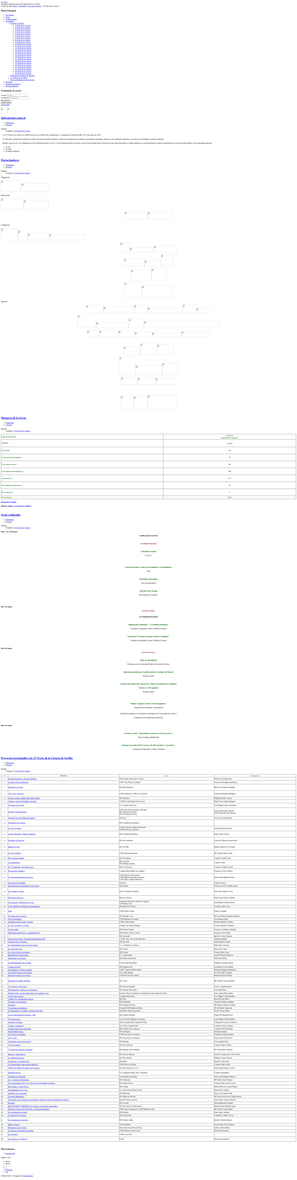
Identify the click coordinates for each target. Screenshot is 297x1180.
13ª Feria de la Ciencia (23, 51)
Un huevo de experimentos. (18, 782)
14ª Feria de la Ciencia (23, 53)
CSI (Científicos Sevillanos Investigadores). (24, 906)
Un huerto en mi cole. (16, 805)
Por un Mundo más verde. (17, 1112)
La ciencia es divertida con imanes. (21, 1131)
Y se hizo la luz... (14, 1019)
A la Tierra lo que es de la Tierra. (20, 973)
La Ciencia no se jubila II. (17, 1139)
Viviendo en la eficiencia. (17, 1002)
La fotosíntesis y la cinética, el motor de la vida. (25, 1011)
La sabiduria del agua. (16, 1058)
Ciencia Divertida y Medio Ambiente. (22, 834)
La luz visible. (13, 929)
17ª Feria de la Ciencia (23, 59)
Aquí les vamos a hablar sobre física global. (24, 798)
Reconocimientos (12, 86)
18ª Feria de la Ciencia (23, 61)
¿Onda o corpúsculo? (16, 1026)
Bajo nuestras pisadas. (16, 858)
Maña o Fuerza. (14, 1125)
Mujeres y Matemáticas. (17, 1054)
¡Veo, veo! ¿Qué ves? (16, 794)
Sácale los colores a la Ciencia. (19, 975)
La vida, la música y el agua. (18, 926)
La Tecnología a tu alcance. (18, 1120)
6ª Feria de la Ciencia (22, 36)
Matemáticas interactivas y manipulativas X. (24, 933)
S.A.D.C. (4, 2)
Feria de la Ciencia (34, 6)
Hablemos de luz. (14, 1073)
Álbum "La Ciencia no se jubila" (19, 506)
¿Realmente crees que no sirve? (19, 1042)
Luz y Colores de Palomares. (18, 1080)
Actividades (22, 6)
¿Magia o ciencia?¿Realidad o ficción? (22, 801)
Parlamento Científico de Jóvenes (22, 76)
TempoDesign (28, 1176)
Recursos (9, 82)
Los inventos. (13, 1134)
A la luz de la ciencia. (16, 996)
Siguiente (9, 1170)
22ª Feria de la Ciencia (23, 69)
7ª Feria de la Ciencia (22, 38)
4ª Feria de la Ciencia (22, 32)
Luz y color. (12, 1038)
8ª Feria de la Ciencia (22, 40)
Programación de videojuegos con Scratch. (23, 886)
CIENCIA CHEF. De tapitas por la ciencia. (24, 1068)
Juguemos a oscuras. (15, 787)
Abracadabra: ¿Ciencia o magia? (20, 970)
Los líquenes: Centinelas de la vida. (21, 903)
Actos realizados (10, 514)
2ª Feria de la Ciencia (22, 28)
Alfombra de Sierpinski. (17, 1077)
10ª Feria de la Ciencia (23, 44)
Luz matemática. (14, 863)
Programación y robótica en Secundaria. (22, 990)
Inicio (15, 6)
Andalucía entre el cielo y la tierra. (20, 922)
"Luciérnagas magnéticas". (18, 1008)
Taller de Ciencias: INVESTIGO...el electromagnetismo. (29, 1109)
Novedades (10, 15)
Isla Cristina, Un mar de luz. (18, 1087)
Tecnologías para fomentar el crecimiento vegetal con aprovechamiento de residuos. (38, 1100)
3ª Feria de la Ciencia (22, 30)
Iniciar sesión (6, 103)
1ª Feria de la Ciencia (22, 25)
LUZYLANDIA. (14, 853)
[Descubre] (5, 105)
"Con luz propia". (14, 1045)
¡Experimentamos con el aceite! (19, 963)
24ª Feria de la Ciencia (23, 74)
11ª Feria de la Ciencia (23, 46)
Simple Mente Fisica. (16, 1032)
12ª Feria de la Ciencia (23, 48)
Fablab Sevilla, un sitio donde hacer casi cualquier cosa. (28, 993)
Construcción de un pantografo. (19, 1029)
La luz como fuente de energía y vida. (22, 1015)
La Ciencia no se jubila (18, 78)
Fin (7, 1172)
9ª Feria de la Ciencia (22, 42)
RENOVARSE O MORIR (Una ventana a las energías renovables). (33, 1106)
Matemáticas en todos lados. (18, 955)
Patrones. (11, 1103)
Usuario (4, 95)
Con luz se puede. (14, 828)
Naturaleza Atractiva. (16, 898)
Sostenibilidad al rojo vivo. (18, 1090)
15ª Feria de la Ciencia (23, 55)
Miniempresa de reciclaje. (17, 1128)
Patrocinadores (10, 160)
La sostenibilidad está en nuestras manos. (23, 945)
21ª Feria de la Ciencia (23, 67)
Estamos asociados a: (13, 84)
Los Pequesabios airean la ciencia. (20, 877)
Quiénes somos (11, 19)
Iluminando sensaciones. (17, 958)
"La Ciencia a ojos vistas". (18, 986)
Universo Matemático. (16, 1097)
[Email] (9, 125)
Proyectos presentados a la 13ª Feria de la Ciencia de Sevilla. (37, 758)
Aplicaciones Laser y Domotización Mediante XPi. (27, 939)
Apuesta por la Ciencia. (16, 823)
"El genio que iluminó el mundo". (20, 1050)
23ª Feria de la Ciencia (23, 71)
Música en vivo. (14, 847)
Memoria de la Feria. (13, 417)
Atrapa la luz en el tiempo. (17, 942)
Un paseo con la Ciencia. (17, 916)
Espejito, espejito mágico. (17, 812)
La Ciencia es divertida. (17, 1034)
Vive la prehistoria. (15, 919)
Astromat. (11, 1005)
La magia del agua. (15, 949)
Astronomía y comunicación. (18, 1061)
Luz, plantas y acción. (16, 891)
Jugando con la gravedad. (17, 1093)
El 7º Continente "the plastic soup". (21, 867)
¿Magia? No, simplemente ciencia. (20, 999)
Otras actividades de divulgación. (22, 80)
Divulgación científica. (16, 871)
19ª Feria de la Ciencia (23, 63)
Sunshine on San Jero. (16, 840)
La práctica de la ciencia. (17, 1115)
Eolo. (10, 911)
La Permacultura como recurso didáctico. (23, 1064)
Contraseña (5, 98)
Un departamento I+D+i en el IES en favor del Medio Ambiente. (31, 1083)
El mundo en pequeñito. (17, 883)
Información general (13, 117)
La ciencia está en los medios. (19, 952)
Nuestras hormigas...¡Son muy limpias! (22, 779)
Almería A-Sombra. (15, 1022)
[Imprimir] (10, 123)
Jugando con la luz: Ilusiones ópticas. (21, 818)
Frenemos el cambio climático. (19, 981)
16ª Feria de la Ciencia (23, 57)
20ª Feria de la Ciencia (23, 65)
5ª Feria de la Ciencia (22, 34)
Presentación (10, 1154)
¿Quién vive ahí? (14, 967)
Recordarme (5, 100)
